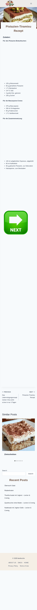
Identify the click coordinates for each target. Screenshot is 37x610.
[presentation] (18, 435)
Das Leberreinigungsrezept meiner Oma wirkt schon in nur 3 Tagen (9, 397)
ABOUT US (12, 563)
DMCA (20, 563)
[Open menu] (31, 3)
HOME (26, 563)
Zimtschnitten (10, 454)
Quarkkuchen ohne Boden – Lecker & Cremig (19, 503)
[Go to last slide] (5, 439)
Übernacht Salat (9, 485)
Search (4, 470)
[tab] (14, 460)
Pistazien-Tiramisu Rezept (28, 394)
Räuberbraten (9, 490)
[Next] (32, 439)
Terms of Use (24, 566)
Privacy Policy (13, 566)
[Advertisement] (18, 63)
